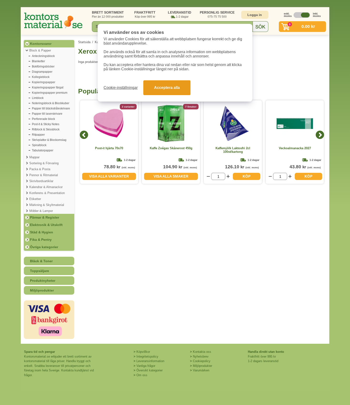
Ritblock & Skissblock (46, 129)
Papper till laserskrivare (47, 113)
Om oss (141, 375)
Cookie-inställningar (121, 88)
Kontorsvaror (40, 44)
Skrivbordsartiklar (41, 181)
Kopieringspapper (43, 82)
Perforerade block (43, 119)
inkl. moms (315, 14)
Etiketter (35, 199)
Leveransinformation (150, 361)
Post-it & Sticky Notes (45, 124)
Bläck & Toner (41, 261)
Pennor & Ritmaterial (43, 175)
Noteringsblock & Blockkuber (50, 103)
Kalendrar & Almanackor (46, 187)
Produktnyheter (42, 280)
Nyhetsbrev (201, 356)
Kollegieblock (41, 77)
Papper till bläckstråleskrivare (51, 108)
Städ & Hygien (41, 232)
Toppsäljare (39, 271)
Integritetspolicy (147, 356)
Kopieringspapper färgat (47, 87)
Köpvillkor (143, 352)
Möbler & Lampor (41, 211)
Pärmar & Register (44, 217)
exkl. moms (286, 14)
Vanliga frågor (145, 366)
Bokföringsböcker (43, 66)
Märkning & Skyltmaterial (46, 205)
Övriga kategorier (44, 247)
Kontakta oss (202, 352)
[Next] (320, 135)
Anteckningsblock (43, 56)
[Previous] (84, 135)
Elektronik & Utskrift (46, 225)
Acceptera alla (167, 88)
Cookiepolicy (201, 361)
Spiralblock (39, 145)
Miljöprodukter (42, 290)
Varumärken (201, 370)
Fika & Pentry (41, 239)
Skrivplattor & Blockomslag (49, 140)
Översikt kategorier (149, 370)
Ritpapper (38, 134)
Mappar (34, 157)
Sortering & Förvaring (44, 163)
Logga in (254, 15)
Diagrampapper (42, 71)
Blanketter (38, 61)
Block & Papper (40, 50)
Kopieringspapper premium (49, 92)
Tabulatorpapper (42, 150)
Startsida (84, 42)
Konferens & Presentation (47, 193)
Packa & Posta (39, 169)
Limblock (38, 98)
